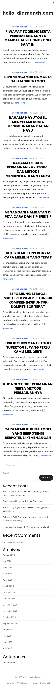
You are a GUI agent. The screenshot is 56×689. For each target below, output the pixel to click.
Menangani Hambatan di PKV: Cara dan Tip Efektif (28, 214)
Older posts (12, 465)
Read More (40, 62)
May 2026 (7, 573)
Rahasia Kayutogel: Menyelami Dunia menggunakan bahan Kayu (28, 124)
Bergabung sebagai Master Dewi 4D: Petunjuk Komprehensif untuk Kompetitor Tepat (28, 300)
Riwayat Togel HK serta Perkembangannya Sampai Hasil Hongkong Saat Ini (28, 38)
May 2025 (7, 648)
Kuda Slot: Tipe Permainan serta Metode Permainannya (28, 388)
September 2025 (10, 623)
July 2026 (7, 561)
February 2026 (9, 592)
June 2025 (7, 642)
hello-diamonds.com (28, 13)
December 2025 (10, 605)
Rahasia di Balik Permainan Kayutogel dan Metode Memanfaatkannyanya (28, 169)
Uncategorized (20, 27)
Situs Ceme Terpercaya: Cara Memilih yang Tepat (28, 255)
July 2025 (7, 636)
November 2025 (10, 611)
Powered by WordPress (16, 683)
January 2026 (9, 598)
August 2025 (9, 629)
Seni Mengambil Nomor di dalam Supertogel (28, 78)
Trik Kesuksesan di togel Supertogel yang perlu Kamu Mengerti (28, 347)
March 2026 (8, 586)
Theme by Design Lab (40, 683)
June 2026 (7, 567)
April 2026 (7, 580)
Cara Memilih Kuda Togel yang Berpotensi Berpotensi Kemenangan (28, 433)
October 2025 (9, 617)
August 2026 (9, 555)
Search (6, 473)
